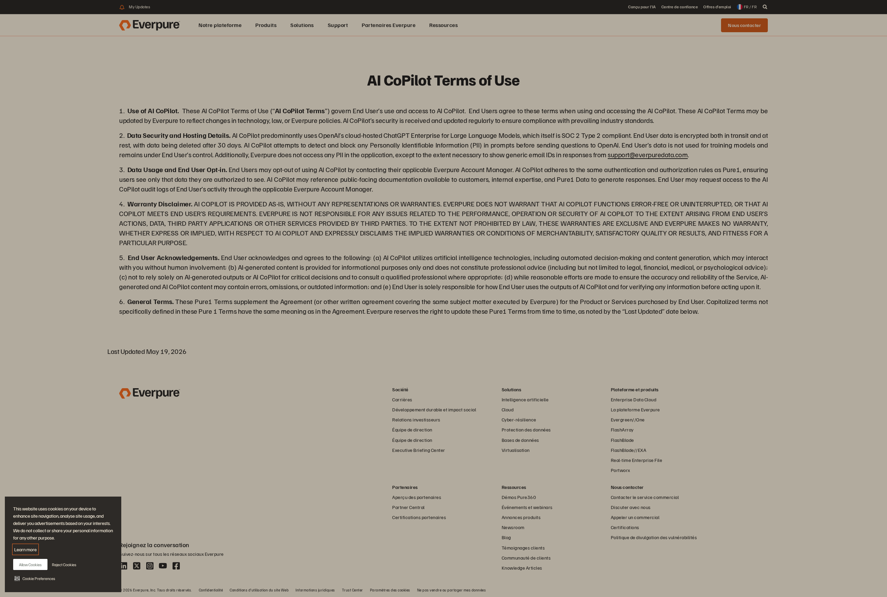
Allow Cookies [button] (30, 564)
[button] (34, 578)
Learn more (25, 549)
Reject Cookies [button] (64, 564)
